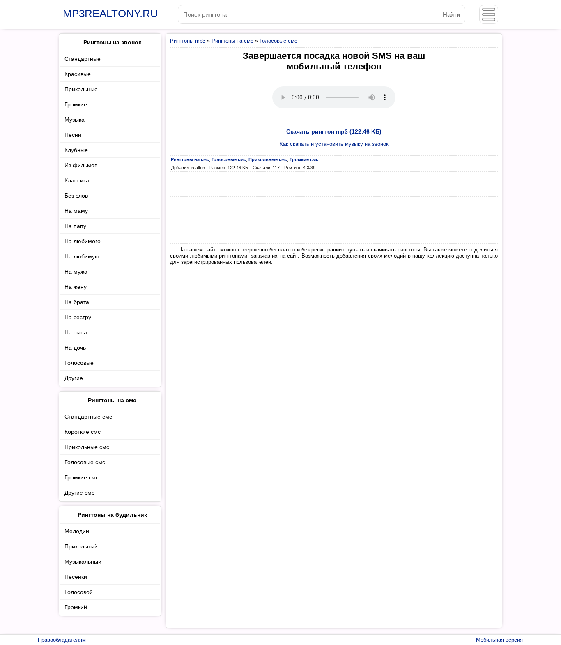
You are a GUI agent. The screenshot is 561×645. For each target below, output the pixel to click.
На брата (76, 302)
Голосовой (78, 592)
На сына (75, 332)
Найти (451, 14)
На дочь (75, 347)
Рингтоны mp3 (187, 41)
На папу (75, 226)
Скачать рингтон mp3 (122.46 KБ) (334, 131)
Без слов (76, 195)
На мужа (75, 271)
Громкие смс (81, 477)
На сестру (77, 317)
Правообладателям (62, 640)
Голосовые (79, 362)
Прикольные (81, 89)
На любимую (81, 256)
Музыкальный (82, 561)
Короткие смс (82, 431)
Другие (73, 378)
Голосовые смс (278, 41)
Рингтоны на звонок (112, 42)
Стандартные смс (88, 416)
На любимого (82, 241)
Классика (76, 180)
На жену (75, 286)
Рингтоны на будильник (112, 514)
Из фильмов (80, 165)
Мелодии (76, 531)
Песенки (75, 577)
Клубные (76, 150)
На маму (76, 210)
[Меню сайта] (488, 14)
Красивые (77, 74)
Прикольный (81, 546)
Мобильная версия (499, 640)
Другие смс (79, 492)
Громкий (75, 607)
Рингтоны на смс (232, 41)
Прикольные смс (86, 447)
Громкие (75, 104)
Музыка (74, 119)
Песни (72, 134)
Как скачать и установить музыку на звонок (334, 144)
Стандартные (82, 58)
